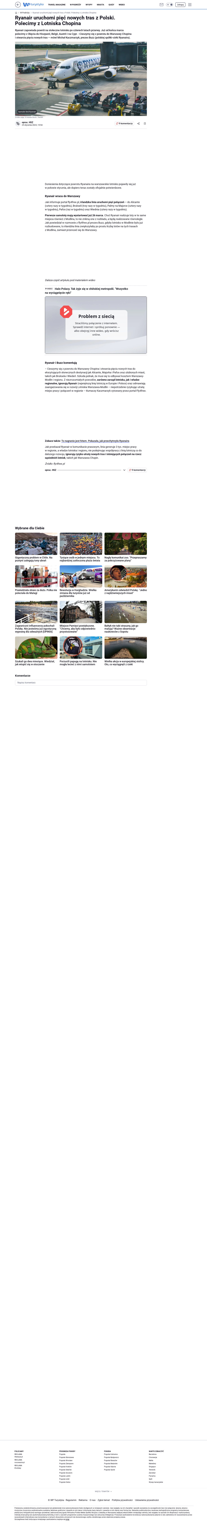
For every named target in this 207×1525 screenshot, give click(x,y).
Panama (152, 1476)
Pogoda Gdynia (110, 1467)
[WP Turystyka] (35, 4)
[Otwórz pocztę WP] (161, 4)
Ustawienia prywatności (146, 1500)
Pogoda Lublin (64, 1476)
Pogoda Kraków (65, 1467)
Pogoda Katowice (111, 1454)
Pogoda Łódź (64, 1479)
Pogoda (62, 1454)
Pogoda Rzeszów (110, 1460)
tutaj (67, 1519)
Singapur (152, 1467)
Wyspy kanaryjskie (156, 1482)
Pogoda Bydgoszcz (111, 1457)
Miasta (100, 5)
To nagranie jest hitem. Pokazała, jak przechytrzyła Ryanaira (95, 440)
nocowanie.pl (20, 1462)
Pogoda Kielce (64, 1482)
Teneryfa (152, 1470)
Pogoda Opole (109, 1470)
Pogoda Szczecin (65, 1473)
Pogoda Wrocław (65, 1460)
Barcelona (152, 1454)
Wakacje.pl (19, 1457)
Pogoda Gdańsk (65, 1470)
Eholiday (18, 1468)
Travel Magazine (56, 5)
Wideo (122, 5)
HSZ (31, 122)
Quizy (111, 5)
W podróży (75, 5)
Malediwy (152, 1464)
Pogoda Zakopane (66, 1464)
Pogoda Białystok (110, 1464)
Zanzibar (152, 1473)
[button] (169, 4)
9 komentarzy (126, 123)
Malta (151, 1460)
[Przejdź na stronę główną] (18, 6)
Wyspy (89, 5)
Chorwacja (153, 1457)
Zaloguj (180, 5)
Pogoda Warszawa (66, 1457)
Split (150, 1479)
